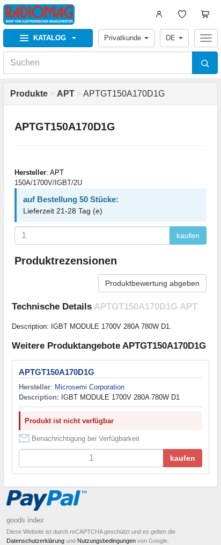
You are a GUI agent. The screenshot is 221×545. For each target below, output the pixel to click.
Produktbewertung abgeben (152, 283)
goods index (25, 520)
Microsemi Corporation (89, 387)
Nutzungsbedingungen (106, 540)
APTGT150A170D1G (56, 372)
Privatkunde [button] (122, 38)
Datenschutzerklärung (35, 540)
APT (57, 172)
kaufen (188, 235)
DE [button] (170, 38)
